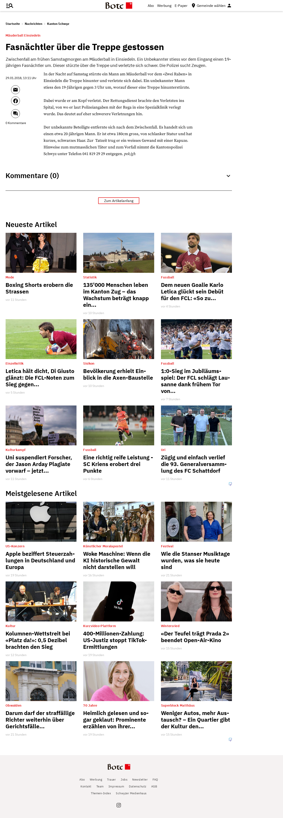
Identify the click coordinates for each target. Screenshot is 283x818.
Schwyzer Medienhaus (131, 793)
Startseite (13, 24)
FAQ (155, 779)
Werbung (164, 5)
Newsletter (140, 779)
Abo (151, 5)
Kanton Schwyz (58, 24)
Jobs (124, 779)
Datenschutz (137, 786)
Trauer (111, 779)
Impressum (116, 786)
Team (100, 786)
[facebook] (27, 102)
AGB (154, 786)
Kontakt (86, 786)
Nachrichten (33, 24)
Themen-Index (101, 793)
